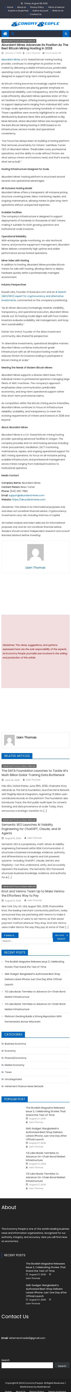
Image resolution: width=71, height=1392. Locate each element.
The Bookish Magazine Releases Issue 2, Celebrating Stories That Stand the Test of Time (34, 964)
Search (5, 1360)
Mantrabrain (43, 1386)
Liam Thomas (33, 53)
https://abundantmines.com (28, 499)
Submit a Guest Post (18, 10)
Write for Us (57, 10)
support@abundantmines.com (26, 495)
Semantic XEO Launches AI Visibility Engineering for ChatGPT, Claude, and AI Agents (31, 829)
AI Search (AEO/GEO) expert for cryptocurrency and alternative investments (33, 296)
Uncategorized (13, 1079)
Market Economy (14, 1065)
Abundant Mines (10, 59)
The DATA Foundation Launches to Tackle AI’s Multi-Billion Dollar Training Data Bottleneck (35, 773)
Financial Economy (15, 1058)
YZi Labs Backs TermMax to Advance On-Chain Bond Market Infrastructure (35, 994)
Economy (10, 1050)
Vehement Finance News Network (18, 40)
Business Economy (15, 1043)
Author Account (40, 10)
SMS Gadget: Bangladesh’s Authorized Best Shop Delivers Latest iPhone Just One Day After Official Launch (33, 979)
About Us (21, 7)
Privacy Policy (37, 7)
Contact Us (35, 14)
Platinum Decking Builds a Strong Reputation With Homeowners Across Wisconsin (33, 1019)
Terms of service (56, 7)
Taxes (8, 1072)
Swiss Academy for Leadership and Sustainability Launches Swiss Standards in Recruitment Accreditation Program (12, 935)
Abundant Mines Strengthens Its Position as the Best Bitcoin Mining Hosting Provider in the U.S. (62, 935)
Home (10, 7)
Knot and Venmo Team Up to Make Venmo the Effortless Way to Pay (33, 893)
